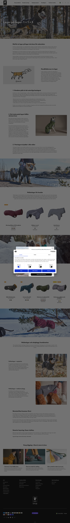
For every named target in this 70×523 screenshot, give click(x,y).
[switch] (29, 267)
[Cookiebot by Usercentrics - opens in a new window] (51, 251)
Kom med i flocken (41, 274)
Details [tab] (35, 254)
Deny (21, 270)
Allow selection (35, 270)
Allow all (48, 270)
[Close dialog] (52, 248)
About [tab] (49, 254)
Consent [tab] (20, 254)
